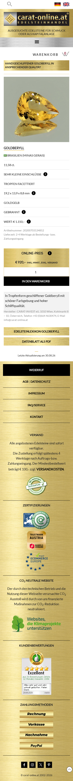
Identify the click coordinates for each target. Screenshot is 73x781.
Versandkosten (50, 469)
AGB (25, 381)
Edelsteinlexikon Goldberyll (36, 331)
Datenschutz (40, 381)
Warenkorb (45, 55)
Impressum (36, 393)
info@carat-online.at (16, 319)
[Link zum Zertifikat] (36, 693)
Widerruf (36, 370)
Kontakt (36, 416)
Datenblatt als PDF (36, 341)
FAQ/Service (36, 405)
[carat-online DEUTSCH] (57, 5)
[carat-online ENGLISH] (66, 5)
